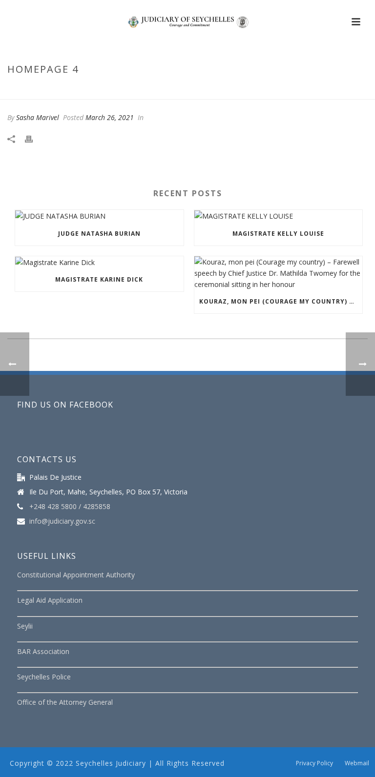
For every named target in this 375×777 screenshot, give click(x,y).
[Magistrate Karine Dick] (99, 262)
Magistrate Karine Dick (99, 279)
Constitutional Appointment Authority (76, 574)
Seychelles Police (44, 676)
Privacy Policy (314, 763)
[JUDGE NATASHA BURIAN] (99, 216)
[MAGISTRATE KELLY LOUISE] (278, 216)
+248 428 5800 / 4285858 (69, 506)
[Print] (33, 138)
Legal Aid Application (50, 600)
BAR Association (43, 651)
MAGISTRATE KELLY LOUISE (278, 233)
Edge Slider (295, 89)
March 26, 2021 (109, 117)
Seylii (25, 626)
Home (261, 89)
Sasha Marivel (37, 117)
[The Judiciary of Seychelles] (187, 22)
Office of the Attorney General (65, 702)
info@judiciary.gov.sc (62, 521)
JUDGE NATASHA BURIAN (99, 233)
